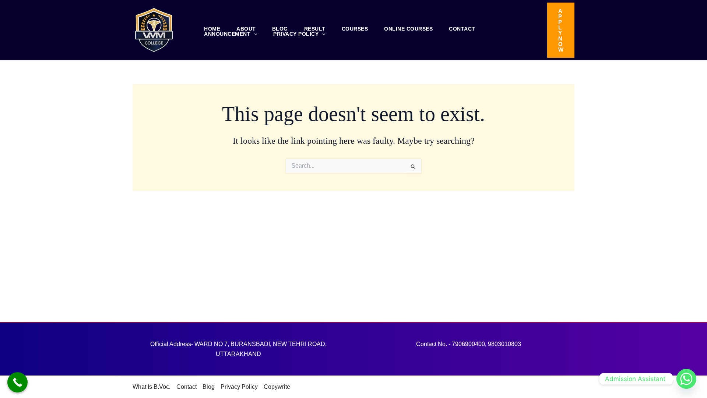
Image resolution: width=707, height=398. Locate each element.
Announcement (227, 33)
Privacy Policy (296, 33)
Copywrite (277, 387)
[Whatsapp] (686, 379)
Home (212, 28)
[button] (560, 30)
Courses (355, 28)
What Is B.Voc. (151, 387)
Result (315, 28)
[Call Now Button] (17, 382)
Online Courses (408, 28)
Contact (462, 28)
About (246, 28)
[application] (253, 33)
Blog (280, 28)
